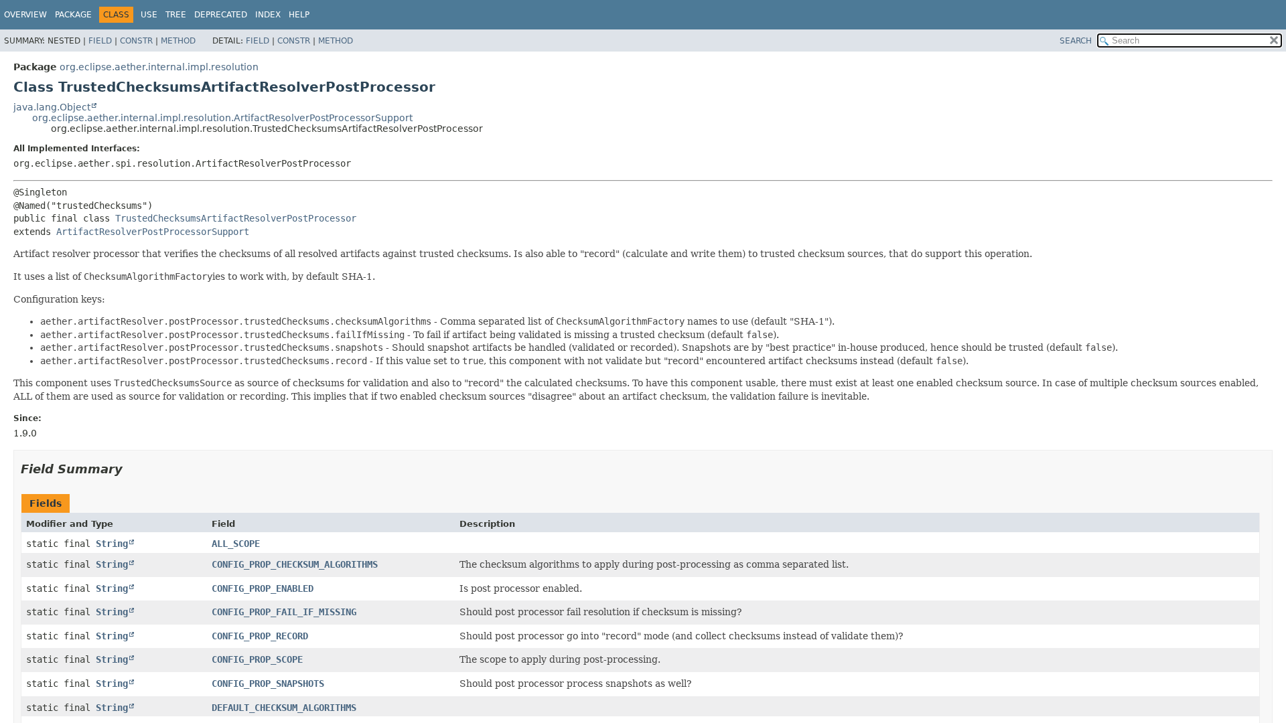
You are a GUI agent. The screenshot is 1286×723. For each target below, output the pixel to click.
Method (178, 41)
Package (73, 14)
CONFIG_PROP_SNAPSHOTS (268, 683)
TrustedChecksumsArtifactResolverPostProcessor (235, 218)
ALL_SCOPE (236, 543)
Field (100, 41)
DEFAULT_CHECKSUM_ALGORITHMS (284, 707)
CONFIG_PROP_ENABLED (262, 588)
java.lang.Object (51, 107)
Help (299, 14)
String (112, 543)
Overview (25, 14)
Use (149, 14)
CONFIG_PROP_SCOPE (257, 659)
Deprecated (220, 14)
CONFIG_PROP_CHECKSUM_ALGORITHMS (295, 564)
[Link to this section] (132, 469)
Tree (175, 14)
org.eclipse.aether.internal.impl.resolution (159, 67)
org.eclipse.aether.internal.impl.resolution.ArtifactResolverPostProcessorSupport (222, 117)
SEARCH (1076, 41)
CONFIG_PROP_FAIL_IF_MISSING (284, 612)
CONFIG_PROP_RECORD (260, 636)
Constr (136, 41)
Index (268, 14)
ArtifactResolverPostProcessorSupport (152, 231)
